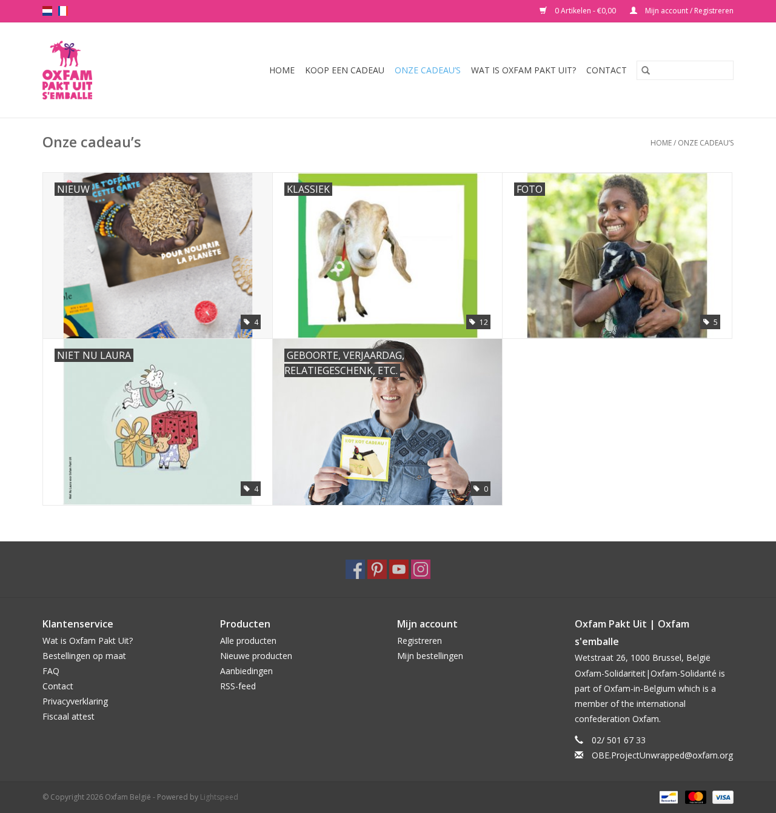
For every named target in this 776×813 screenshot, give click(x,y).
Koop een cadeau (344, 70)
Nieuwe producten (256, 655)
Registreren (419, 640)
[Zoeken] (646, 70)
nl (47, 11)
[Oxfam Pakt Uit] (75, 70)
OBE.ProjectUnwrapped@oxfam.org (662, 755)
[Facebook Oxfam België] (355, 569)
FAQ (50, 671)
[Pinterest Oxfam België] (377, 569)
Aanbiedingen (246, 671)
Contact (606, 70)
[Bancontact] (667, 796)
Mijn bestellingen (430, 655)
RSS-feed (238, 686)
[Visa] (721, 796)
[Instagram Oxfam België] (420, 569)
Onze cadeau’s (428, 70)
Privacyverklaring (75, 701)
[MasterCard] (694, 796)
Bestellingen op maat (84, 655)
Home (282, 70)
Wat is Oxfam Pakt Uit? (523, 70)
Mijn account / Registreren (688, 10)
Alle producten (248, 640)
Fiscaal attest (68, 716)
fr (63, 11)
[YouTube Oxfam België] (399, 569)
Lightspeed (219, 797)
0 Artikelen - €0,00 (585, 10)
